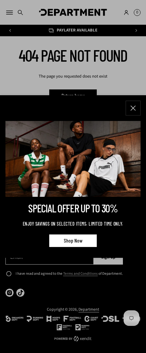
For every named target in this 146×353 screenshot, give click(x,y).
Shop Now (73, 240)
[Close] (133, 108)
